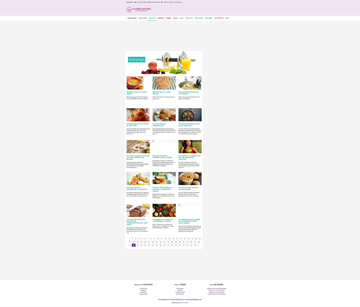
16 (181, 239)
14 (173, 239)
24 (137, 242)
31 (164, 242)
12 (165, 239)
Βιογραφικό (180, 288)
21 (200, 239)
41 (130, 245)
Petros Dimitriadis (183, 302)
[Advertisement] (199, 10)
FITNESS (168, 18)
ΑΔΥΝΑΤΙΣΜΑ (142, 18)
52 (172, 245)
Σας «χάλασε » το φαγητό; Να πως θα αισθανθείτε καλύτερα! (189, 157)
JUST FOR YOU (218, 18)
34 (176, 242)
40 (199, 242)
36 (183, 242)
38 (191, 242)
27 (149, 242)
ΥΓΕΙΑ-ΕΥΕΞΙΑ (199, 18)
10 (158, 239)
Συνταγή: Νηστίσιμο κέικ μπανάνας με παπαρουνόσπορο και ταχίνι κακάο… (137, 221)
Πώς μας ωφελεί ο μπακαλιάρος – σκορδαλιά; (137, 188)
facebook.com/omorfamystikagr (216, 288)
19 (192, 239)
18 (188, 239)
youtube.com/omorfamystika (216, 294)
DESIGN (175, 18)
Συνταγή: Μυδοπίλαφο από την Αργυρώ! (188, 93)
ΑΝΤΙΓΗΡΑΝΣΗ (132, 18)
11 (161, 239)
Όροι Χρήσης (180, 294)
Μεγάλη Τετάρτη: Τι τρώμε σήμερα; (137, 93)
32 (168, 242)
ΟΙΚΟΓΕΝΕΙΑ (208, 18)
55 (183, 245)
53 (176, 245)
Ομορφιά (143, 290)
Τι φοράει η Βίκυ (180, 292)
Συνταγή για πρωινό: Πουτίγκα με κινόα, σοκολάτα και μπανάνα (138, 157)
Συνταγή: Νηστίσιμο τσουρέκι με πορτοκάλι (138, 124)
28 (153, 242)
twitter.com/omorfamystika (216, 290)
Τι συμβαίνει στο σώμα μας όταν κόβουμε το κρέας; (163, 220)
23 (133, 242)
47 (153, 245)
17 (184, 239)
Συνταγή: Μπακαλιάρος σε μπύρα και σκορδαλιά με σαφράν (162, 189)
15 (177, 239)
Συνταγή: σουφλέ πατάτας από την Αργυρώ (188, 188)
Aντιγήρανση (143, 288)
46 (149, 245)
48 (157, 245)
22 (130, 242)
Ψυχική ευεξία (143, 294)
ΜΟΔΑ (182, 18)
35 (180, 242)
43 (137, 245)
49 (160, 245)
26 (145, 242)
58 (195, 245)
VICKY (227, 18)
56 (187, 245)
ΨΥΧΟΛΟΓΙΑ (189, 18)
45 (145, 245)
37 (187, 242)
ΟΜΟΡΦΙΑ (161, 18)
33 (172, 242)
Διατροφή (143, 292)
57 (191, 245)
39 (195, 242)
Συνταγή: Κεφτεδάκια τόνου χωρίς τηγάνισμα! (189, 124)
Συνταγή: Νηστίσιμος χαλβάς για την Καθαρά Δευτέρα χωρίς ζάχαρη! (189, 221)
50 (164, 245)
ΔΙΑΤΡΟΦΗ (152, 18)
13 (169, 239)
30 (160, 242)
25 (141, 242)
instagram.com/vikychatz (216, 292)
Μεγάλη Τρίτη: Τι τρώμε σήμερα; (162, 93)
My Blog (180, 290)
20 (196, 239)
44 (141, 245)
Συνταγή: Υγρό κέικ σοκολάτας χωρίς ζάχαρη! (162, 156)
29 (157, 242)
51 (168, 245)
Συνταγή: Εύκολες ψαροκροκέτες (159, 124)
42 (133, 245)
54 (180, 245)
